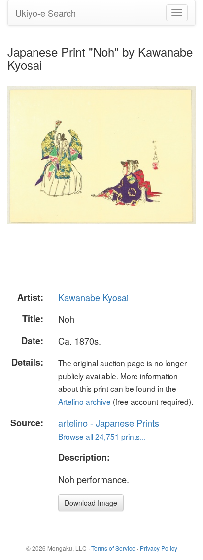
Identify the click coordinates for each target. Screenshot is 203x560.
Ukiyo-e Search (45, 12)
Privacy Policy (158, 548)
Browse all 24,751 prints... (102, 436)
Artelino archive (84, 401)
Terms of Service (113, 548)
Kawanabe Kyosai (93, 297)
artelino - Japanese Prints (108, 423)
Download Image (91, 503)
